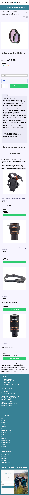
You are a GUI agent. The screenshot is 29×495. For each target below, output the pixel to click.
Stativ (3, 435)
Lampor (3, 439)
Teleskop (3, 427)
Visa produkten (14, 215)
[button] (24, 17)
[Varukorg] (27, 2)
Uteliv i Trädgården (6, 433)
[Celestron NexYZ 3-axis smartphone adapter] (14, 183)
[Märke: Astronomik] (5, 69)
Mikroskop (4, 429)
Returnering (4, 458)
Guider (3, 445)
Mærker (3, 447)
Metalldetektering (6, 443)
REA (2, 419)
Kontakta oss (5, 454)
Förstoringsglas (5, 441)
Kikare (3, 423)
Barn (2, 437)
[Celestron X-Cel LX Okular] (14, 327)
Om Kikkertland (5, 462)
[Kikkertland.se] (13, 2)
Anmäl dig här (7, 486)
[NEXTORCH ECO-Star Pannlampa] (14, 280)
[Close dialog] (27, 470)
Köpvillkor (4, 456)
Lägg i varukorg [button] (18, 86)
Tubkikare (4, 425)
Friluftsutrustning (6, 431)
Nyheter (3, 421)
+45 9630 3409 (8, 389)
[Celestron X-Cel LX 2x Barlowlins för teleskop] (14, 233)
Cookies (3, 460)
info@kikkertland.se (9, 393)
